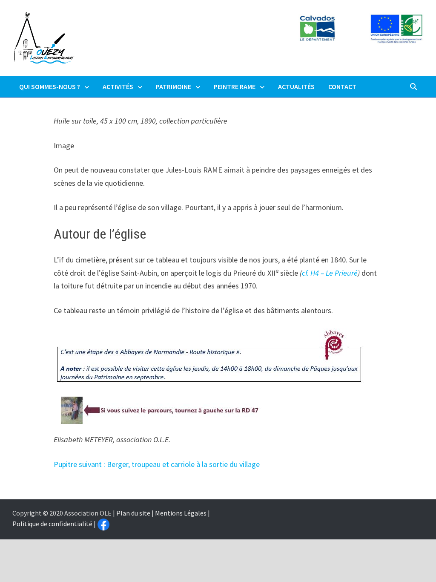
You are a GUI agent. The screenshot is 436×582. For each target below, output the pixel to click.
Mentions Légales (181, 513)
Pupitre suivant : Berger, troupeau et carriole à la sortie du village (157, 464)
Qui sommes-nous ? (49, 86)
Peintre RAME (234, 86)
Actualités (296, 86)
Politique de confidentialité (52, 523)
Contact (342, 86)
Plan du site (133, 513)
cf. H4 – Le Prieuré (330, 273)
